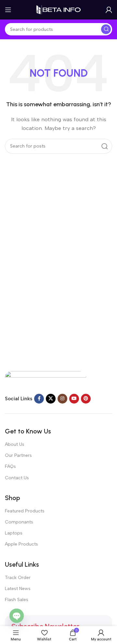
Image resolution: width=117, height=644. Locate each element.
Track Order (18, 577)
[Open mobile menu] (8, 9)
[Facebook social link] (39, 399)
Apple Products (21, 544)
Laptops (13, 533)
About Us (14, 444)
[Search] (106, 29)
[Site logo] (58, 9)
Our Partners (18, 455)
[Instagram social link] (62, 399)
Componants (19, 522)
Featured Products (25, 511)
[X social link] (51, 399)
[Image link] (45, 379)
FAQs (10, 466)
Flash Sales (16, 599)
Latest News (18, 588)
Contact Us (17, 478)
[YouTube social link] (74, 399)
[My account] (108, 9)
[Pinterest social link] (86, 399)
